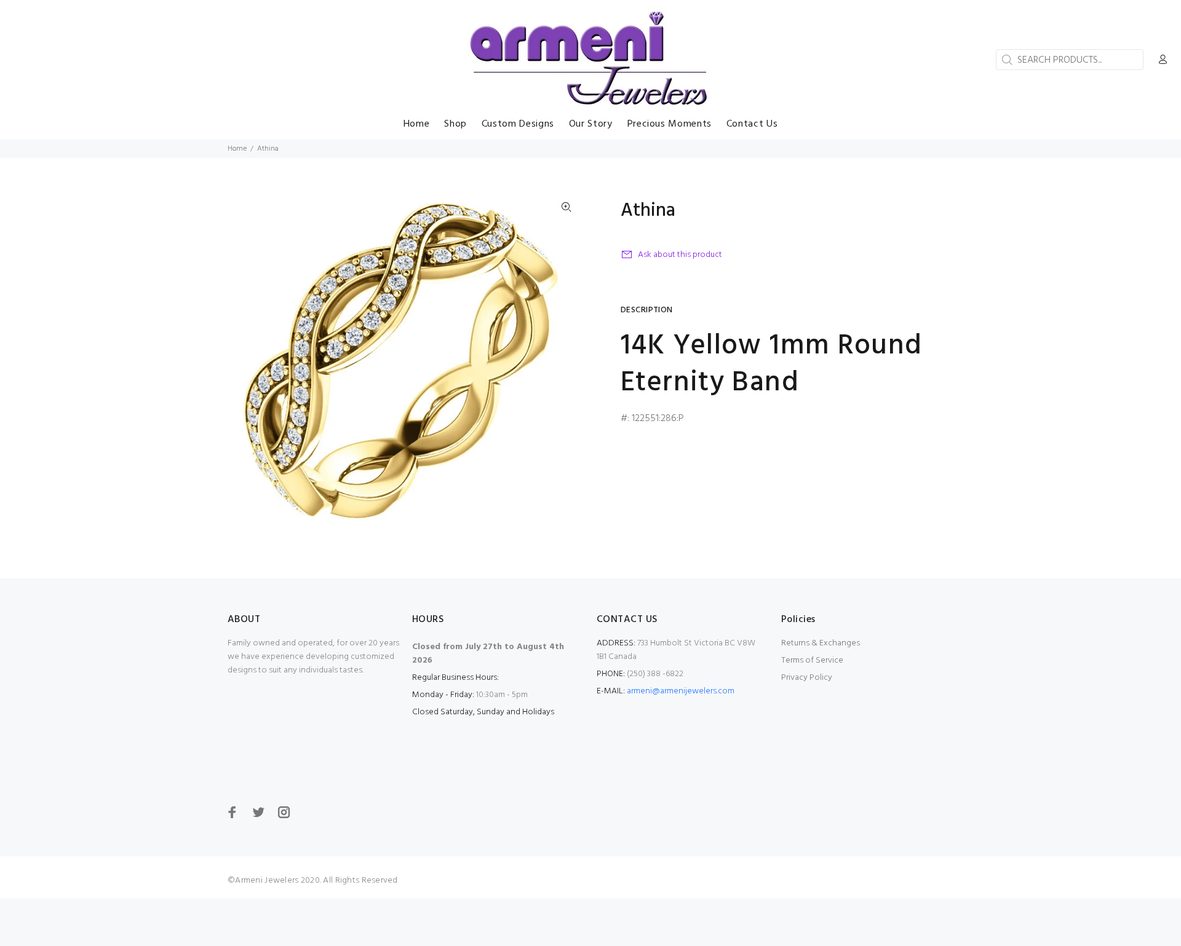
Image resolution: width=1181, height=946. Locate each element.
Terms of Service (812, 660)
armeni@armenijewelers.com (680, 691)
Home (237, 149)
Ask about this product (680, 255)
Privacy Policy (806, 678)
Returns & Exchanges (820, 643)
